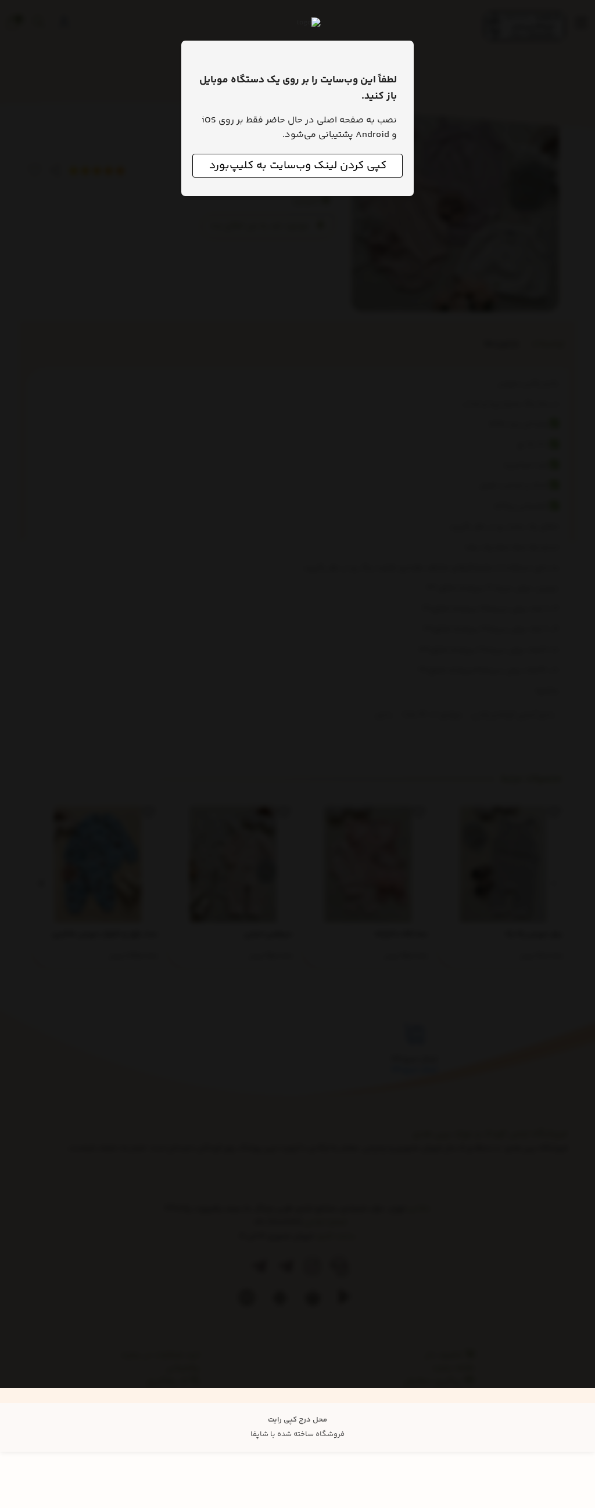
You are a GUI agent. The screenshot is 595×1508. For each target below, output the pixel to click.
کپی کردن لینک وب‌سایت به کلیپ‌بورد (297, 165)
